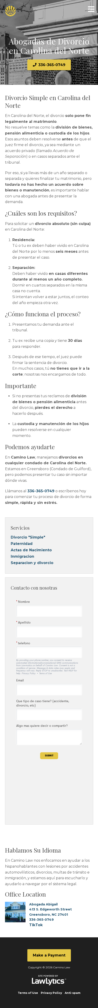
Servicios (20, 528)
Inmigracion (22, 556)
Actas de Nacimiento (31, 550)
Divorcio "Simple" (28, 537)
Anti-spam (72, 993)
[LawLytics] (49, 980)
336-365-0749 (51, 65)
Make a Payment (49, 955)
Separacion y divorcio (32, 563)
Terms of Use (28, 993)
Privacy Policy (51, 993)
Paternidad (22, 543)
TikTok (36, 925)
